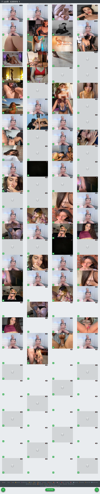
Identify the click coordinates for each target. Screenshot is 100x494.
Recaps (51, 486)
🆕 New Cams (75, 482)
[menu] (3, 490)
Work (49, 486)
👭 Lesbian (67, 482)
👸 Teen (35, 482)
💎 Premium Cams (94, 482)
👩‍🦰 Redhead (50, 482)
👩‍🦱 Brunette (44, 482)
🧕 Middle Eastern (24, 482)
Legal (59, 486)
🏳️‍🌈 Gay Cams (81, 482)
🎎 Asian (3, 482)
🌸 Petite (58, 482)
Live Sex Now (50, 489)
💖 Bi (71, 482)
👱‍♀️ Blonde (39, 482)
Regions (46, 486)
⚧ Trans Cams (87, 482)
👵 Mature (30, 482)
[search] (97, 490)
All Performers (55, 486)
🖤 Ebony (8, 482)
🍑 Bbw (54, 482)
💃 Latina (12, 482)
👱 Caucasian (17, 482)
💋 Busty (62, 482)
